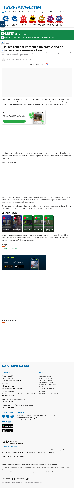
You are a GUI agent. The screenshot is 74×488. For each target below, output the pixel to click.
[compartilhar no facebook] (2, 37)
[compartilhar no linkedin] (2, 42)
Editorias (52, 12)
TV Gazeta (36, 12)
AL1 (28, 12)
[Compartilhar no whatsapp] (2, 33)
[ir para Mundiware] (8, 479)
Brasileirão (44, 37)
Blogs (42, 12)
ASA (19, 37)
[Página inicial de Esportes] (13, 33)
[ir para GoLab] (23, 478)
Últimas (51, 37)
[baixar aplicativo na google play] (8, 266)
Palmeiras (14, 249)
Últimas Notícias (13, 12)
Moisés (5, 249)
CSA (10, 37)
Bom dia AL (22, 12)
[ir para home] (22, 7)
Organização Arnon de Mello (48, 393)
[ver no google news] (2, 50)
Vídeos (47, 12)
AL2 (31, 12)
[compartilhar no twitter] (2, 29)
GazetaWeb (43, 387)
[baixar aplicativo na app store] (19, 266)
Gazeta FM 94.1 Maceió (46, 382)
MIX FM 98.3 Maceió (45, 378)
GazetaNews (43, 391)
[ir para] (8, 426)
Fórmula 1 (35, 37)
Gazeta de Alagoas (45, 376)
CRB (14, 37)
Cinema (65, 12)
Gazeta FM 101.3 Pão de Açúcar (49, 389)
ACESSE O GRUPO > (14, 121)
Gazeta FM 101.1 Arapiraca (47, 385)
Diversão (59, 12)
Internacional (26, 37)
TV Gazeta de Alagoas (46, 380)
